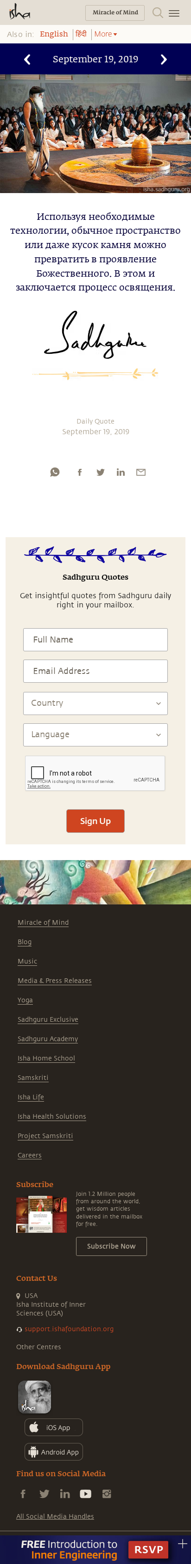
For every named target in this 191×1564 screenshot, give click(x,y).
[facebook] (80, 472)
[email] (140, 472)
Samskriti (33, 1077)
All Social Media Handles (55, 1516)
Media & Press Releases (55, 980)
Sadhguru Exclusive (48, 1019)
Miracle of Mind (43, 922)
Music (27, 961)
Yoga (25, 1000)
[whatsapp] (54, 472)
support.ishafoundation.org (69, 1329)
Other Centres (38, 1347)
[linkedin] (120, 472)
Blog (25, 942)
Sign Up (95, 820)
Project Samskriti (45, 1136)
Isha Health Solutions (52, 1116)
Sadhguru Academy (48, 1039)
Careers (30, 1155)
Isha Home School (46, 1058)
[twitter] (100, 472)
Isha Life (31, 1097)
